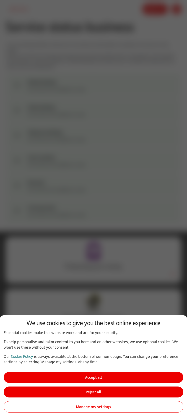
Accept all (93, 377)
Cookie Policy (22, 356)
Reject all (93, 391)
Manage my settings (93, 406)
